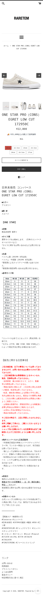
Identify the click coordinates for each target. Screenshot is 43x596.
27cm (30, 152)
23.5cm (34, 148)
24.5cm (21, 152)
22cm (8, 148)
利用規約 (5, 566)
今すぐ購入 (21, 169)
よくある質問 (7, 572)
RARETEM (21, 591)
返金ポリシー (7, 575)
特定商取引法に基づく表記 (12, 578)
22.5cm (17, 148)
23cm (25, 148)
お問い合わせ (7, 563)
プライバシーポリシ (10, 569)
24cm (13, 152)
